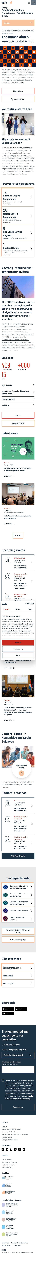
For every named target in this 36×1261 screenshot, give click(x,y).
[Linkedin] (7, 1149)
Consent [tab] (6, 609)
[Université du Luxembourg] (4, 2)
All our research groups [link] (18, 939)
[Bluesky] (24, 1149)
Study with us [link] (18, 91)
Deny (18, 655)
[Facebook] (3, 1149)
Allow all (18, 642)
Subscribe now (18, 1107)
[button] (8, 1009)
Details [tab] (18, 609)
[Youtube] (15, 1149)
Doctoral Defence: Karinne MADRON (20, 847)
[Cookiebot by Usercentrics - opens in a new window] (25, 604)
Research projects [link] (18, 423)
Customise (17, 649)
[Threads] (19, 1149)
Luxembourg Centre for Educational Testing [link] (18, 931)
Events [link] (18, 415)
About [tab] (29, 609)
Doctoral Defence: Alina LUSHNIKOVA (20, 567)
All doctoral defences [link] (18, 856)
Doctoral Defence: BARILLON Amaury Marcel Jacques (20, 585)
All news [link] (18, 535)
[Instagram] (11, 1149)
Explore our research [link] (18, 99)
